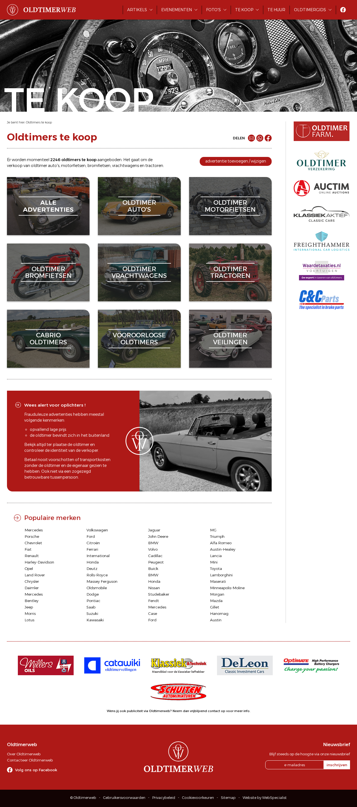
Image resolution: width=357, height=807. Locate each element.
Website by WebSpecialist (265, 798)
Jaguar (154, 530)
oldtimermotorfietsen (230, 206)
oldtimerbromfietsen (48, 272)
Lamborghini (221, 575)
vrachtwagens (125, 165)
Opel (29, 568)
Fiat (28, 549)
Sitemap (228, 798)
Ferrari (92, 549)
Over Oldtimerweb (23, 754)
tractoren (154, 165)
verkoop (15, 165)
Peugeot (156, 562)
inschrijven (337, 765)
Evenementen (176, 9)
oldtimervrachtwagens (139, 272)
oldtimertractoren (230, 272)
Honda (92, 562)
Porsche (32, 536)
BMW (153, 543)
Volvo (153, 549)
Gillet (214, 607)
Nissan (154, 588)
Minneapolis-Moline (227, 588)
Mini (214, 562)
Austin (215, 620)
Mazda (216, 600)
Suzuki (92, 613)
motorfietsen (73, 165)
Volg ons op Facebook (36, 770)
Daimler (32, 588)
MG (213, 530)
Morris (30, 613)
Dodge (92, 594)
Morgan (217, 594)
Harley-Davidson (39, 562)
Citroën (93, 543)
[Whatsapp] (259, 138)
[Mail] (251, 138)
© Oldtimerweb (83, 798)
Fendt (153, 600)
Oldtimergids (310, 9)
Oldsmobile (96, 588)
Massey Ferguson (101, 581)
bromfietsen (98, 165)
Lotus (29, 620)
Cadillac (155, 555)
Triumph (217, 536)
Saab (90, 607)
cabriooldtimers (48, 338)
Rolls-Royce (97, 575)
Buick (153, 568)
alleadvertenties (48, 206)
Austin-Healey (222, 549)
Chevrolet (33, 543)
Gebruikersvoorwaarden (124, 798)
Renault (32, 555)
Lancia (216, 555)
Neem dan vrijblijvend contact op (199, 711)
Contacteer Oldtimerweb (30, 760)
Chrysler (32, 581)
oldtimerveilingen (230, 338)
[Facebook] (268, 138)
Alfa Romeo (220, 543)
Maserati (218, 581)
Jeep (29, 607)
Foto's (213, 9)
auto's (53, 165)
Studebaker (158, 594)
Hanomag (219, 613)
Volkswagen (97, 530)
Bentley (31, 600)
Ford (90, 536)
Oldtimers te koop (39, 122)
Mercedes (34, 530)
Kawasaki (95, 620)
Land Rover (35, 575)
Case (152, 613)
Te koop (244, 9)
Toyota (216, 568)
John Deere (158, 536)
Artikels (137, 9)
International (98, 555)
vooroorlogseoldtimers (139, 338)
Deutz (91, 568)
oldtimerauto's (139, 206)
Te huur (276, 9)
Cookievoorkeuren (198, 798)
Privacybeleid (163, 798)
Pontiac (93, 600)
